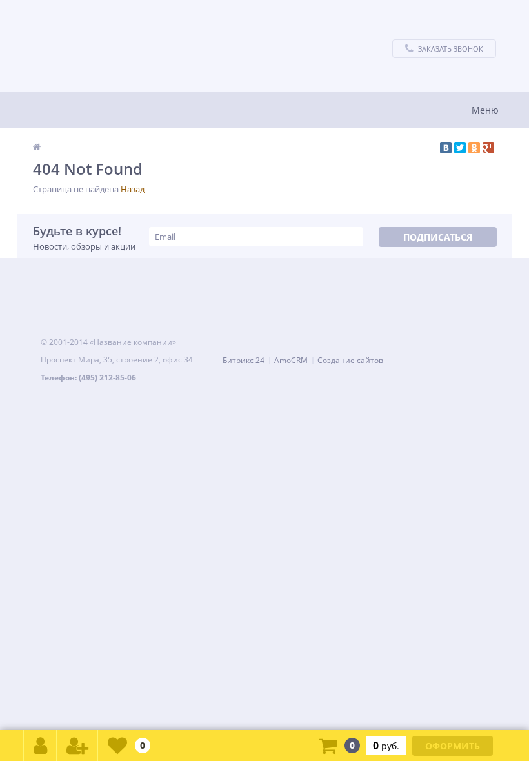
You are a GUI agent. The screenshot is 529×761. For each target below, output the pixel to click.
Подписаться (437, 237)
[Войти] (40, 745)
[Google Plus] (488, 147)
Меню (485, 110)
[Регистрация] (77, 745)
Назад (133, 189)
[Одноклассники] (474, 147)
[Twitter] (460, 147)
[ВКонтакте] (446, 147)
